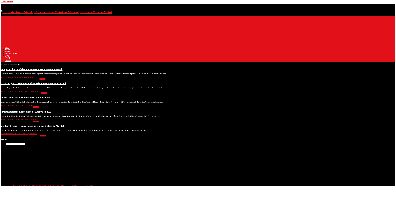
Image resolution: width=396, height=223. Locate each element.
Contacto (8, 61)
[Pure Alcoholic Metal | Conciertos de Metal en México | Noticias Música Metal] (56, 12)
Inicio (7, 48)
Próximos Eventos (11, 53)
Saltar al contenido (7, 2)
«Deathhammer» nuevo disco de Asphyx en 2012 (26, 111)
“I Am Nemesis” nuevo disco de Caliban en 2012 (26, 97)
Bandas (7, 55)
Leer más (42, 79)
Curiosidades (9, 59)
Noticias (7, 49)
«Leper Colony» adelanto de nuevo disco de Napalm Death (31, 69)
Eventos (7, 51)
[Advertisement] (63, 30)
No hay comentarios (27, 77)
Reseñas (7, 57)
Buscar (3, 144)
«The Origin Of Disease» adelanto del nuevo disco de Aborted (33, 83)
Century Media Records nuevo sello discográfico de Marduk (33, 126)
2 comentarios (28, 105)
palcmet (3, 77)
